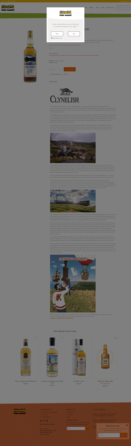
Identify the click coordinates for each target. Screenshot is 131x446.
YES (57, 34)
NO (74, 34)
